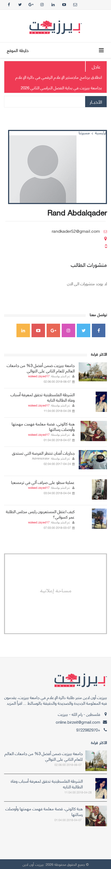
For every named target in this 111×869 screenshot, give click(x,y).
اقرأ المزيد (14, 703)
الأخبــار (96, 101)
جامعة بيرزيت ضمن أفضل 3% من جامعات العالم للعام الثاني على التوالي (41, 367)
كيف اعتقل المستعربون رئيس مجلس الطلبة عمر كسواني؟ (40, 513)
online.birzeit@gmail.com (78, 722)
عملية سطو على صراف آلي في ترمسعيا (43, 482)
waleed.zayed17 (39, 376)
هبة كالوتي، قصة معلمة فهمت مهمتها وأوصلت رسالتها (43, 426)
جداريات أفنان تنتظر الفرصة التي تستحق (43, 453)
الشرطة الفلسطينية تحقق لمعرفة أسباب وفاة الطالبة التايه (43, 397)
